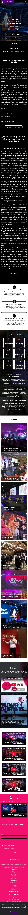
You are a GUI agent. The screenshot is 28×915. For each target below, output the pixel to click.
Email (2, 840)
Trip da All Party (14, 886)
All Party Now (14, 885)
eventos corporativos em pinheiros (7, 116)
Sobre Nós (14, 871)
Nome (2, 828)
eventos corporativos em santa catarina (8, 118)
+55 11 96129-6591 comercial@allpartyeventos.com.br (14, 900)
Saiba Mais (13, 273)
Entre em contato (14, 127)
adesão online (9, 1)
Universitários (14, 874)
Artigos (14, 877)
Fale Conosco (14, 878)
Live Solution (14, 888)
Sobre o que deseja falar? (7, 845)
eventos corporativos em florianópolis (8, 111)
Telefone (3, 834)
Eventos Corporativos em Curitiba (14, 61)
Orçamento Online (14, 889)
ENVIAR (14, 852)
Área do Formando (14, 882)
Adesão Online (14, 883)
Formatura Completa (14, 872)
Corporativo (14, 875)
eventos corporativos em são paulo (7, 121)
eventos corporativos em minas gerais (8, 113)
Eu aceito (15, 911)
